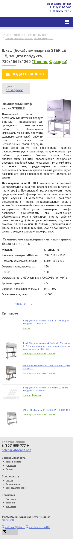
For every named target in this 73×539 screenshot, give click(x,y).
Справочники (13, 484)
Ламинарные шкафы (36, 35)
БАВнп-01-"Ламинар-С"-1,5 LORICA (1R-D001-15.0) (46, 410)
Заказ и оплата (13, 462)
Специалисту (10, 476)
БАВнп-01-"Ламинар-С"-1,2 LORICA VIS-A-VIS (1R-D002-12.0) (46, 367)
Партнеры (11, 499)
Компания (8, 495)
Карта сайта (8, 520)
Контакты (11, 506)
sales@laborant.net (59, 3)
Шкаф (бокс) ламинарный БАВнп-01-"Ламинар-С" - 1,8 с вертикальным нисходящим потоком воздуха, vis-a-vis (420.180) (46, 346)
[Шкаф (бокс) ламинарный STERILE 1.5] (59, 118)
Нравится (20, 303)
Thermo (40, 61)
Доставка (11, 465)
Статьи (9, 480)
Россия (26, 328)
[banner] (15, 10)
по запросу (14, 90)
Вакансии (11, 503)
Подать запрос (27, 74)
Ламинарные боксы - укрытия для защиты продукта (29, 39)
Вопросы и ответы (14, 457)
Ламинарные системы (34, 354)
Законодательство (16, 488)
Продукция (18, 35)
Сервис (10, 469)
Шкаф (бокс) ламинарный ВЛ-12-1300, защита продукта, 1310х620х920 (45, 322)
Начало (5, 35)
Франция (57, 61)
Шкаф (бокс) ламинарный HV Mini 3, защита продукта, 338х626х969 (45, 389)
